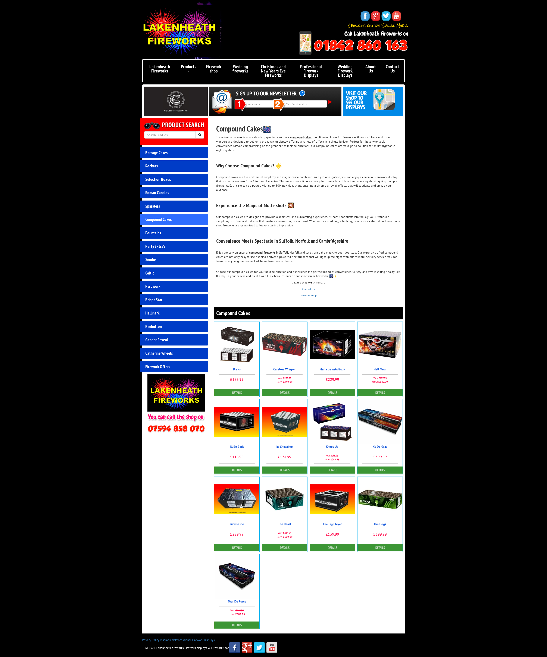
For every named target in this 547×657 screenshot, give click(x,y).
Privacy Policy (150, 640)
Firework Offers (157, 366)
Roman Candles (157, 192)
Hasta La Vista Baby (332, 369)
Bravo (237, 369)
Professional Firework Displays (311, 70)
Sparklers (152, 206)
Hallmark (152, 313)
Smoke (150, 259)
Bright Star (153, 300)
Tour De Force (237, 601)
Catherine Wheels (159, 353)
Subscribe (330, 102)
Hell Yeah (380, 369)
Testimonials (167, 640)
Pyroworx (152, 286)
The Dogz (379, 524)
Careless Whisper (284, 369)
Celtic (149, 273)
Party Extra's (155, 246)
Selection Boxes (158, 179)
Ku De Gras (380, 447)
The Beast (284, 524)
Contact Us (392, 68)
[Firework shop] (373, 100)
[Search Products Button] (200, 135)
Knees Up (332, 447)
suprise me (237, 524)
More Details (236, 393)
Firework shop (213, 68)
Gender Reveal (156, 340)
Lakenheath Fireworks (159, 68)
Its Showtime (284, 447)
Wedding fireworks (240, 68)
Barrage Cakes (156, 152)
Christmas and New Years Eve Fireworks (273, 70)
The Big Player (332, 524)
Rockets (151, 166)
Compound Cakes (158, 219)
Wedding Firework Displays (345, 70)
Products (188, 66)
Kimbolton (153, 326)
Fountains (153, 233)
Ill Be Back (237, 447)
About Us (370, 68)
